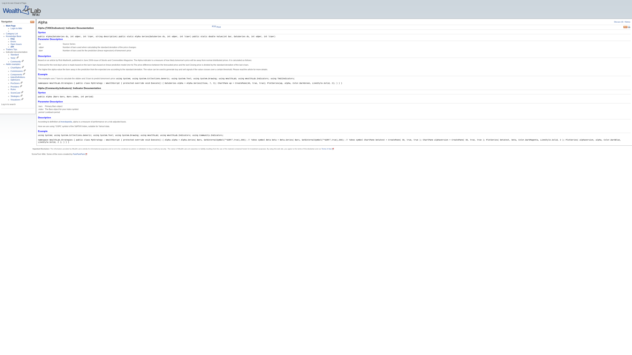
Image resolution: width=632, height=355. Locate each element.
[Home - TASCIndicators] (17, 58)
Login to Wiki (16, 28)
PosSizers (15, 83)
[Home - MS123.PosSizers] (21, 83)
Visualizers (15, 100)
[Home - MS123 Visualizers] (22, 93)
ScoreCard (15, 93)
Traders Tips (11, 49)
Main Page (11, 26)
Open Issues (16, 44)
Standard (15, 55)
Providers (15, 87)
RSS (625, 26)
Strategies (15, 96)
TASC (13, 58)
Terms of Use (326, 149)
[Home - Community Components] (24, 74)
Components (16, 74)
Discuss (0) (618, 22)
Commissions (17, 71)
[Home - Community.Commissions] (24, 71)
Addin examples (13, 64)
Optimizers (15, 80)
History (627, 22)
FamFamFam (79, 154)
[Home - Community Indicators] (22, 61)
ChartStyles (16, 68)
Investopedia (66, 122)
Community (16, 61)
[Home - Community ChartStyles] (22, 68)
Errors (13, 41)
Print (629, 27)
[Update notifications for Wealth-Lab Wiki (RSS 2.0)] (32, 22)
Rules (13, 89)
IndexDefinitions (18, 77)
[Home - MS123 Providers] (21, 87)
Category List (12, 34)
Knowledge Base (13, 36)
